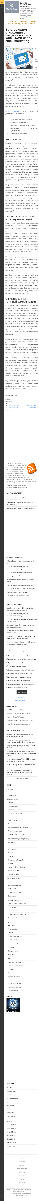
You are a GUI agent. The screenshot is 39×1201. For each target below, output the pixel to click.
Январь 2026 (10, 1146)
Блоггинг (11, 947)
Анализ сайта (12, 929)
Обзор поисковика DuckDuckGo (16, 592)
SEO (9, 882)
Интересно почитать (14, 976)
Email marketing (12, 111)
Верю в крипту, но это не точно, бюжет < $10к (22, 659)
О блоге (11, 21)
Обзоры (10, 969)
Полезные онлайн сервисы (17, 904)
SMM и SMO (12, 889)
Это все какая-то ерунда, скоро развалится (21, 684)
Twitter (25, 487)
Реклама (32, 21)
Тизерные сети (13, 824)
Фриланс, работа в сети (16, 834)
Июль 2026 (10, 1128)
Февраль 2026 (11, 1142)
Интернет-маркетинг (14, 885)
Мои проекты (12, 973)
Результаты (21, 697)
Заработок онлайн (12, 799)
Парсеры (11, 933)
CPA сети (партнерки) (15, 813)
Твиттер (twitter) (13, 918)
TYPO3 (10, 853)
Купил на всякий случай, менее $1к (19, 663)
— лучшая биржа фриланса (20, 508)
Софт (8, 922)
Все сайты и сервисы (13, 900)
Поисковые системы (14, 892)
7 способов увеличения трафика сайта (19, 572)
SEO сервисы (12, 907)
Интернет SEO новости (15, 983)
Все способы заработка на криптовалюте (19, 585)
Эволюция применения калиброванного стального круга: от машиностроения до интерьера (19, 772)
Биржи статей (12, 820)
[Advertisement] (19, 431)
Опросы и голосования (15, 966)
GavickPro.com (23, 1195)
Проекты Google (13, 911)
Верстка (10, 846)
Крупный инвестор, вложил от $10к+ (19, 656)
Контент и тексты (13, 874)
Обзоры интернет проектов (17, 914)
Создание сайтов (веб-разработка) (17, 839)
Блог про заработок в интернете (26, 4)
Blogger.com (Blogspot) (15, 860)
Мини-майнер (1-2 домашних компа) (19, 677)
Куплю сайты (23, 23)
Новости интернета (14, 987)
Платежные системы (15, 831)
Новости (11, 980)
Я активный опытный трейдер (17, 666)
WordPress (11, 842)
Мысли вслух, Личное (15, 962)
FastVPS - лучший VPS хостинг (16, 710)
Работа (32, 23)
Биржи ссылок (13, 817)
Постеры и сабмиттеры (15, 936)
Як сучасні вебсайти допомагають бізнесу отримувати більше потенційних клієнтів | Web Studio (21, 753)
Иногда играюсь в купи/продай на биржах (21, 670)
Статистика (11, 896)
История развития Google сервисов (18, 576)
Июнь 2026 (10, 1132)
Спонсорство (10, 1116)
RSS (15, 487)
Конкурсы (11, 954)
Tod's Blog (12, 7)
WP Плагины (12, 849)
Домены (10, 863)
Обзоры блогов (13, 951)
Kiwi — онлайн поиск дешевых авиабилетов (20, 589)
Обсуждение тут (21, 700)
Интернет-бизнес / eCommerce (18, 827)
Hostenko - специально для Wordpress (19, 713)
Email (20, 487)
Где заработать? (21, 21)
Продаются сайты (12, 1098)
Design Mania (10, 724)
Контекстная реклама (15, 810)
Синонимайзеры (13, 940)
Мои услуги (12, 23)
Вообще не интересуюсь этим (17, 687)
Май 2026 (9, 1135)
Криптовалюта (13, 806)
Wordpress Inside (11, 720)
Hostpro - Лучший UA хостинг (15, 717)
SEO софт (11, 925)
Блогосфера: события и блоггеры (17, 944)
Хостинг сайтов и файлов (16, 867)
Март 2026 (9, 1139)
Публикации (10, 1112)
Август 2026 (10, 1125)
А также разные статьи (21, 778)
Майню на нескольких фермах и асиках (20, 673)
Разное (8, 959)
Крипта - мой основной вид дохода (19, 680)
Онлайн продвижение (13, 878)
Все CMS (11, 856)
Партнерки (11, 803)
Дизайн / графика (14, 870)
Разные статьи (13, 990)
